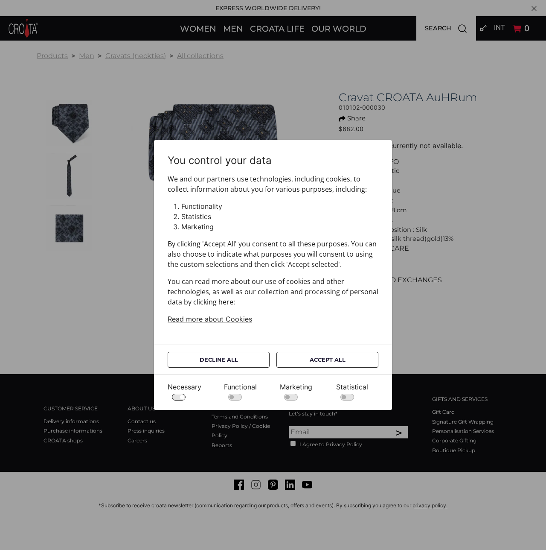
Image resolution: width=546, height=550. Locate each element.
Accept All (328, 360)
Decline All (219, 360)
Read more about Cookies (210, 319)
